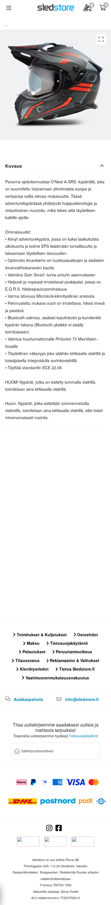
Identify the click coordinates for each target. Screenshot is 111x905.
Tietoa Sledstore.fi (76, 669)
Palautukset (33, 651)
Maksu (33, 643)
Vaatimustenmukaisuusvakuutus (56, 678)
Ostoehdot (87, 634)
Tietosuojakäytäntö (68, 643)
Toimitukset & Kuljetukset (41, 634)
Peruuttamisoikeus (73, 651)
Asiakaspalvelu (28, 699)
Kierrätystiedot (34, 669)
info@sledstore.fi (82, 699)
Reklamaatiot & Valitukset (74, 660)
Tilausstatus (27, 660)
